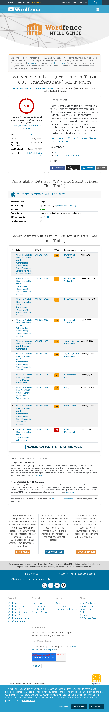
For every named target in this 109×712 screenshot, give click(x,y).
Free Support (38, 609)
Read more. (39, 475)
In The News (61, 606)
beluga (67, 388)
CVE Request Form (88, 618)
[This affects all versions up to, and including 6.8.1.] (48, 217)
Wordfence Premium (17, 606)
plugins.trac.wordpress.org (67, 155)
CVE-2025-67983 (42, 278)
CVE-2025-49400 (42, 299)
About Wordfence (87, 603)
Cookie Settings (64, 707)
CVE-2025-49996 (42, 341)
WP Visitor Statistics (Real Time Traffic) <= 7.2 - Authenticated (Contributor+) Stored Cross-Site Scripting (24, 362)
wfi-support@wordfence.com (62, 499)
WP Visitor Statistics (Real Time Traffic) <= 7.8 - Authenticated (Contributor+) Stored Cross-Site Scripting (24, 328)
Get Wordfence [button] (54, 552)
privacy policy (49, 649)
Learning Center (39, 606)
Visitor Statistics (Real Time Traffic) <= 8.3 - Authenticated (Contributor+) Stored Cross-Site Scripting (23, 286)
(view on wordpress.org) (66, 205)
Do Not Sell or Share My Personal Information (30, 579)
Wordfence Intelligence (18, 618)
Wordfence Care (15, 609)
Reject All (96, 707)
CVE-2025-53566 (42, 320)
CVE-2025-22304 (42, 375)
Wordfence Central (16, 621)
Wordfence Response (18, 612)
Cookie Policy (28, 700)
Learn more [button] (22, 552)
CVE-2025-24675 (42, 354)
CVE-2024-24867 (42, 388)
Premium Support (40, 612)
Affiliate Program (87, 606)
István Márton (70, 406)
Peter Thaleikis (70, 299)
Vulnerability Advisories (66, 609)
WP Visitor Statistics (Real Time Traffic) (41, 194)
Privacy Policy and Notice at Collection (76, 574)
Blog (58, 603)
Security (83, 615)
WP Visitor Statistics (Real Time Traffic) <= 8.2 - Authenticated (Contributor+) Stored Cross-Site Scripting (24, 307)
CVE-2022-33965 (42, 429)
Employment (85, 609)
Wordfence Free (15, 603)
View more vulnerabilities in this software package (54, 447)
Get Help (36, 2)
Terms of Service (30, 574)
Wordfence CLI (15, 615)
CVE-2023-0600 (35, 135)
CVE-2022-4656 (41, 406)
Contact (83, 612)
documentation (34, 63)
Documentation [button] (86, 552)
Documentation (39, 603)
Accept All (79, 707)
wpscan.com (61, 152)
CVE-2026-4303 (41, 255)
